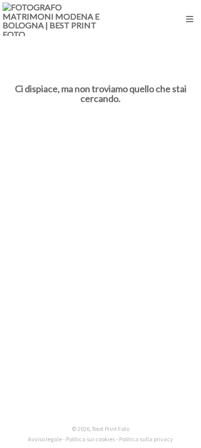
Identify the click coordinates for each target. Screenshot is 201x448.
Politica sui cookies (90, 439)
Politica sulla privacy (146, 439)
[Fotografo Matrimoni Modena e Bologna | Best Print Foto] (51, 19)
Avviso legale (45, 439)
